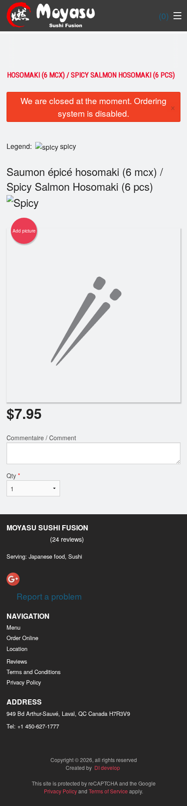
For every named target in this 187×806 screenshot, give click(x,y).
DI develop (107, 767)
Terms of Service (108, 791)
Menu (13, 627)
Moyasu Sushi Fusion (47, 528)
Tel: (33, 726)
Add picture (24, 231)
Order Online (22, 638)
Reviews (17, 661)
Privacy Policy (24, 682)
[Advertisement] (93, 51)
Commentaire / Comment (41, 437)
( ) (164, 15)
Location (17, 648)
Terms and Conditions (33, 672)
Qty (13, 475)
